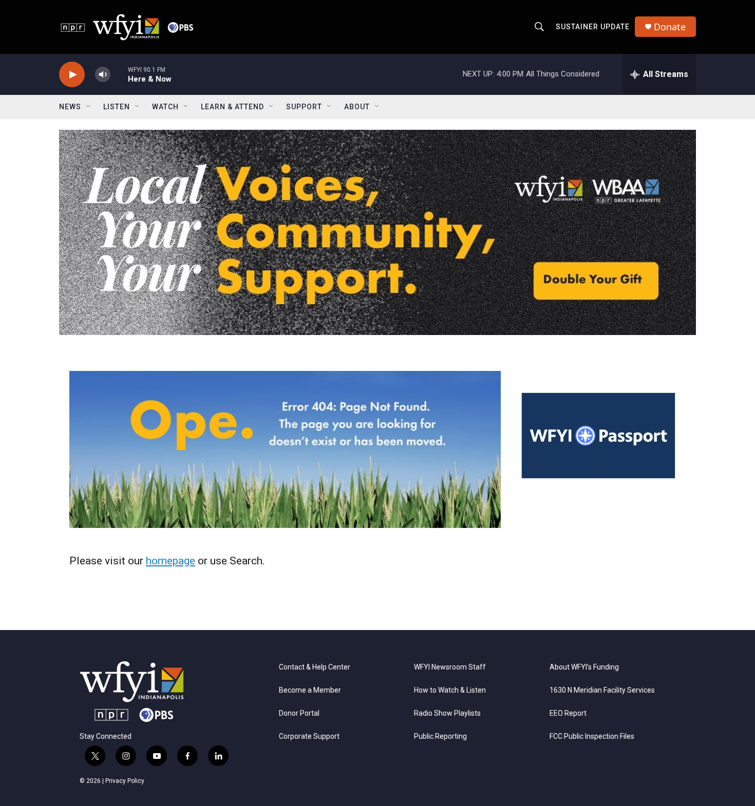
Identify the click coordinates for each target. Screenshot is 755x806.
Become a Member (310, 690)
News (70, 107)
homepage (170, 561)
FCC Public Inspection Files (592, 736)
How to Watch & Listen (450, 690)
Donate (670, 27)
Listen (116, 107)
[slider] (119, 74)
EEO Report (568, 713)
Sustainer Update (593, 27)
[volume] (102, 74)
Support (304, 107)
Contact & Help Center (314, 667)
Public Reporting (440, 736)
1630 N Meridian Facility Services (602, 690)
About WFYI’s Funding (584, 667)
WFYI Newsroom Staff (450, 667)
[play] (72, 75)
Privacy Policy (124, 780)
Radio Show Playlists (447, 713)
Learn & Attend (232, 107)
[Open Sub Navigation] (89, 107)
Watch (165, 107)
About (357, 107)
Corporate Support (309, 736)
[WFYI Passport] (598, 435)
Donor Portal (299, 713)
